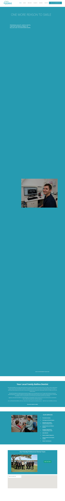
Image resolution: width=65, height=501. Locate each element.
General (41, 2)
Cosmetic (35, 2)
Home (20, 2)
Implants (30, 2)
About (24, 2)
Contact (46, 2)
